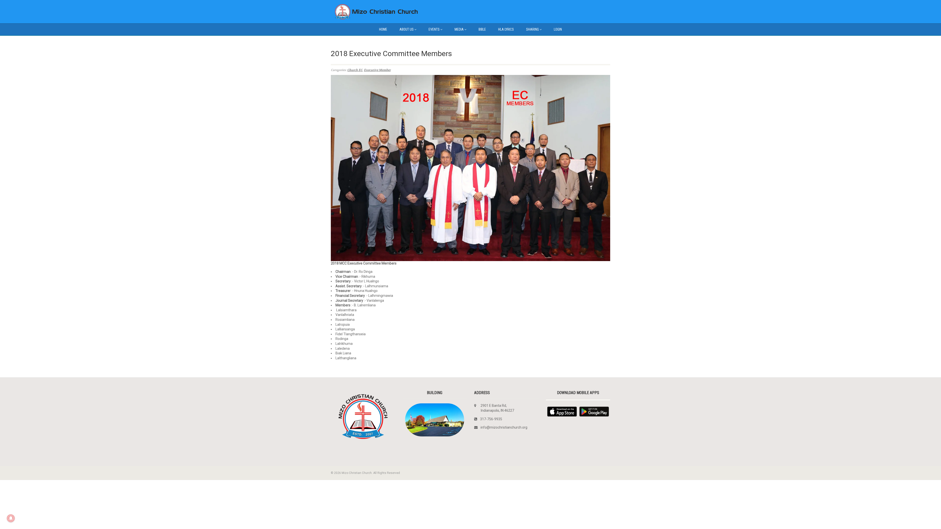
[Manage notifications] (11, 518)
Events (434, 29)
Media (459, 29)
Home (383, 29)
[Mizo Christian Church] (375, 12)
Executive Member (377, 70)
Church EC (354, 70)
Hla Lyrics (506, 29)
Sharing (532, 29)
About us (406, 29)
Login (558, 29)
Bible (482, 29)
